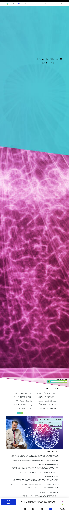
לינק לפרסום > (13, 412)
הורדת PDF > (20, 412)
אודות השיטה (53, 3)
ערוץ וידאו (31, 3)
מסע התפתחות (43, 3)
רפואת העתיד (58, 3)
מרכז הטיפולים (48, 3)
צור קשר (21, 3)
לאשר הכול (8, 500)
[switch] (43, 509)
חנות (24, 3)
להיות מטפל (38, 3)
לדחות (8, 503)
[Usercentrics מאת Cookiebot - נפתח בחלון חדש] (62, 509)
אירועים (34, 3)
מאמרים (27, 3)
